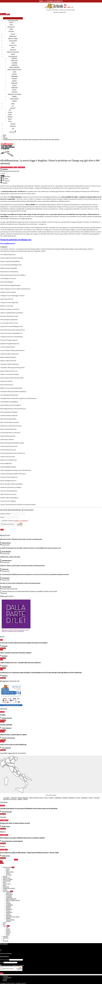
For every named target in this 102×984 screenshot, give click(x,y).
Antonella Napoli (6, 587)
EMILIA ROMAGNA (14, 67)
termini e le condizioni (21, 520)
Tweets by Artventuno (6, 953)
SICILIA (14, 90)
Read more (3, 648)
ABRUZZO (14, 58)
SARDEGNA (14, 87)
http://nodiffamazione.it (7, 243)
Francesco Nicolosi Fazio (8, 738)
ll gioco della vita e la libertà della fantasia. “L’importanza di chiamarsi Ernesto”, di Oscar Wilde (29, 852)
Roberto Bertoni (6, 543)
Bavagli (13, 34)
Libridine (9, 116)
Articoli (15, 167)
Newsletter (13, 126)
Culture (11, 29)
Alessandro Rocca (6, 560)
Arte (10, 110)
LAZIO (14, 72)
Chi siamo (5, 976)
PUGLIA (14, 85)
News (1, 640)
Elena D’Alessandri (7, 812)
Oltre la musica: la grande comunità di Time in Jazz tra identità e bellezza (22, 838)
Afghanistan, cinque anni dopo (10, 557)
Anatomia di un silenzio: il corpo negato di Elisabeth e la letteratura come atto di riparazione (28, 808)
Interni (11, 22)
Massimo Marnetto (7, 718)
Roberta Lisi (5, 569)
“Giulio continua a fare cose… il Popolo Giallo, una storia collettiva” (20, 662)
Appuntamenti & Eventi (6, 167)
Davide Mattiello (6, 551)
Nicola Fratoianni (6, 728)
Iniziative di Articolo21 (13, 52)
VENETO (14, 101)
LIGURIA (14, 74)
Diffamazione (13, 36)
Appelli (13, 54)
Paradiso (3, 715)
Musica (10, 119)
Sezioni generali (12, 20)
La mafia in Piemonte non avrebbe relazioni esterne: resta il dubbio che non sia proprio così (30, 548)
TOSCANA (14, 92)
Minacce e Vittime (13, 38)
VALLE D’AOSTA (14, 98)
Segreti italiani (13, 40)
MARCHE (14, 78)
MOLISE (14, 81)
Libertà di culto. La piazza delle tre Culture (13, 734)
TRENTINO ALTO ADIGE (14, 94)
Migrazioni (13, 49)
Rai (13, 106)
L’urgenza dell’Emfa (6, 724)
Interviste (12, 124)
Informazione (11, 27)
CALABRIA (14, 63)
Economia (11, 31)
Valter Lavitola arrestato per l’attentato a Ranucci (15, 652)
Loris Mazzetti (5, 578)
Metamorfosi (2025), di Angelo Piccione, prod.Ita (15, 823)
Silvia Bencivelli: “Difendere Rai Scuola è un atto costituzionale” (21, 539)
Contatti (5, 979)
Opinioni (2, 712)
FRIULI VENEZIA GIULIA (14, 69)
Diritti (12, 47)
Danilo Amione (6, 826)
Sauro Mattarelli (6, 748)
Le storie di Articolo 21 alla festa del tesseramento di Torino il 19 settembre (23, 643)
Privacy (5, 980)
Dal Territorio (12, 56)
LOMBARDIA (14, 76)
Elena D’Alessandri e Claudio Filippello (12, 841)
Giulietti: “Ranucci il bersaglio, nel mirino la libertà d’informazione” (22, 565)
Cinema (10, 112)
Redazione (5, 169)
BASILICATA (14, 60)
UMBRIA (14, 96)
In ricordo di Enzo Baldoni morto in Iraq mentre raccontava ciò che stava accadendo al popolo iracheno (34, 574)
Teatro (10, 121)
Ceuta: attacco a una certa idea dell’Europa (13, 744)
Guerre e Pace (13, 45)
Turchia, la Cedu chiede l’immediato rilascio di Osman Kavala (20, 583)
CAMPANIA (14, 65)
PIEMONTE (14, 83)
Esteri (11, 24)
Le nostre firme (7, 977)
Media (13, 103)
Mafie (12, 43)
